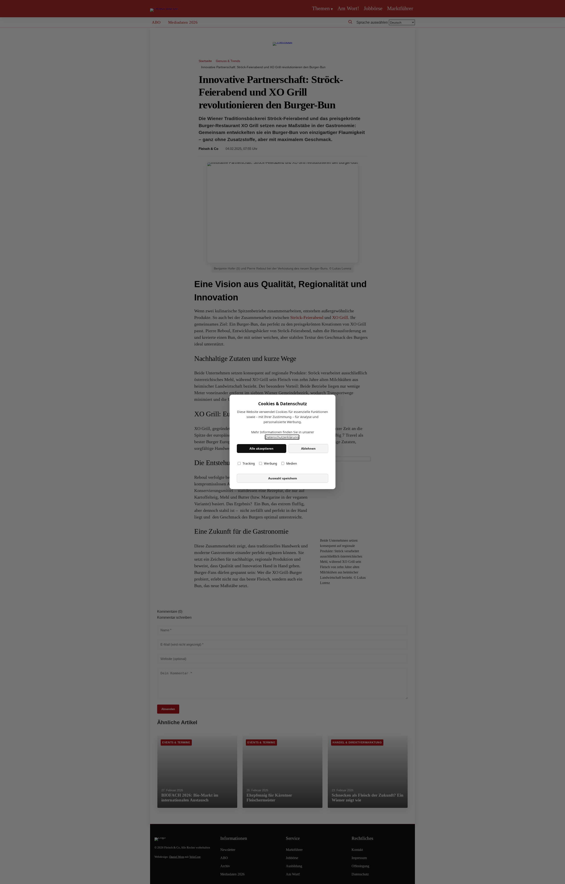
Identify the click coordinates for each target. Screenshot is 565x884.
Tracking (249, 464)
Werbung (270, 464)
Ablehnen (308, 448)
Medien (291, 464)
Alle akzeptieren (261, 448)
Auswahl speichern (282, 478)
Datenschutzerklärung (282, 437)
